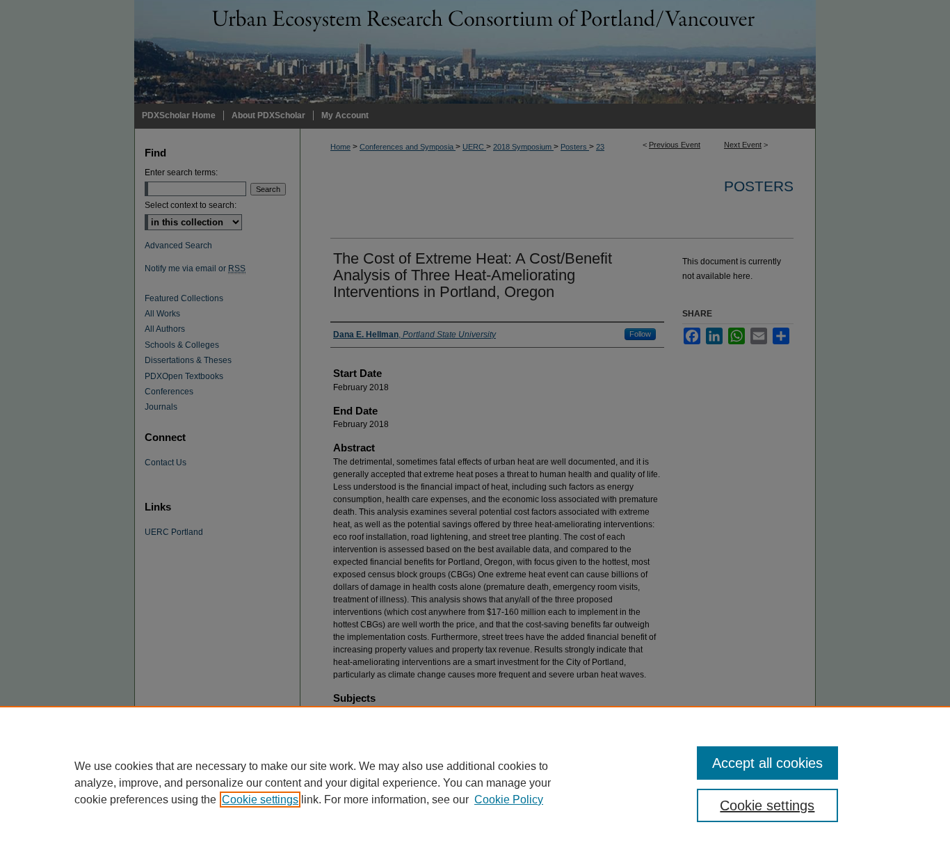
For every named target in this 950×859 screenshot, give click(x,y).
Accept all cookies (767, 763)
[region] (475, 782)
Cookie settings (260, 799)
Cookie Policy (508, 799)
